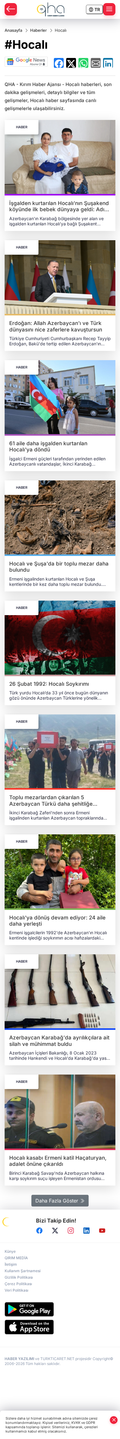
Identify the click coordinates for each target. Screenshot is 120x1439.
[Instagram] (71, 1231)
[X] (55, 1231)
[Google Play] (60, 1309)
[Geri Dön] (11, 9)
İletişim (11, 1264)
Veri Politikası (16, 1290)
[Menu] (109, 9)
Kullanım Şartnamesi (23, 1270)
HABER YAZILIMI (19, 1358)
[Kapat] (114, 1420)
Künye (10, 1251)
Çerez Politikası (18, 1283)
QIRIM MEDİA (16, 1258)
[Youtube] (102, 1231)
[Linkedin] (86, 1231)
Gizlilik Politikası (19, 1277)
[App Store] (60, 1327)
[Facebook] (39, 1231)
